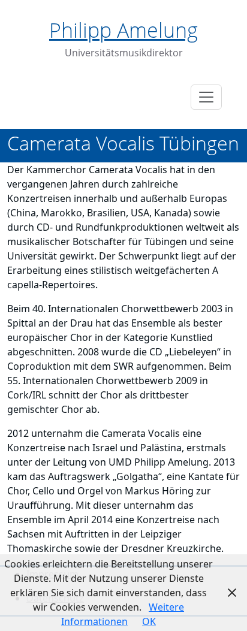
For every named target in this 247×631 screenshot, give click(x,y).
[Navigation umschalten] (206, 97)
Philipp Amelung (123, 30)
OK (149, 621)
